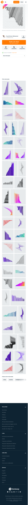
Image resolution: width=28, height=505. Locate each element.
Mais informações (6, 55)
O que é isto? (14, 52)
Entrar (22, 2)
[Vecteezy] (2, 2)
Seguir (23, 37)
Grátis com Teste (14, 42)
